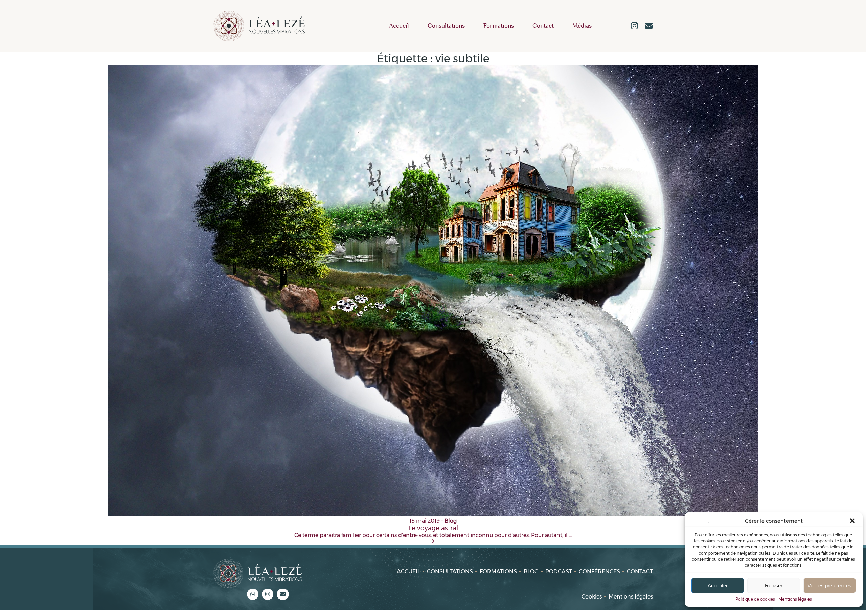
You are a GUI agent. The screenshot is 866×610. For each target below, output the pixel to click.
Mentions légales (795, 599)
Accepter (718, 585)
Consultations (446, 26)
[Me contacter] (649, 26)
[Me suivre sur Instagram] (634, 26)
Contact (543, 26)
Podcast (558, 571)
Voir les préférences (829, 585)
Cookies (592, 596)
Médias (582, 26)
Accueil (399, 26)
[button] (852, 520)
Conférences (599, 571)
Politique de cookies (755, 599)
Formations (498, 26)
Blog (531, 571)
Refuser (773, 585)
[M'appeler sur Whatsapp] (252, 594)
